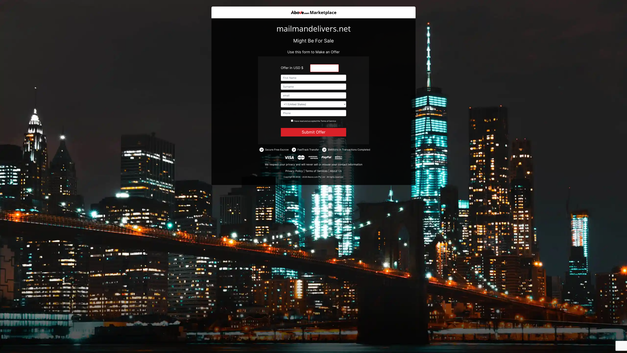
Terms (323, 121)
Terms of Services (316, 171)
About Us (336, 171)
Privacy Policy (294, 171)
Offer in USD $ (292, 68)
